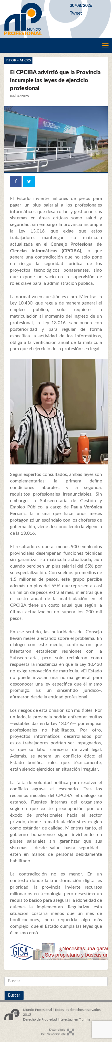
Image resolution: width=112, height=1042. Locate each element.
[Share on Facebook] (16, 181)
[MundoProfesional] (32, 19)
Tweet (76, 13)
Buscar (14, 995)
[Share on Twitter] (29, 181)
